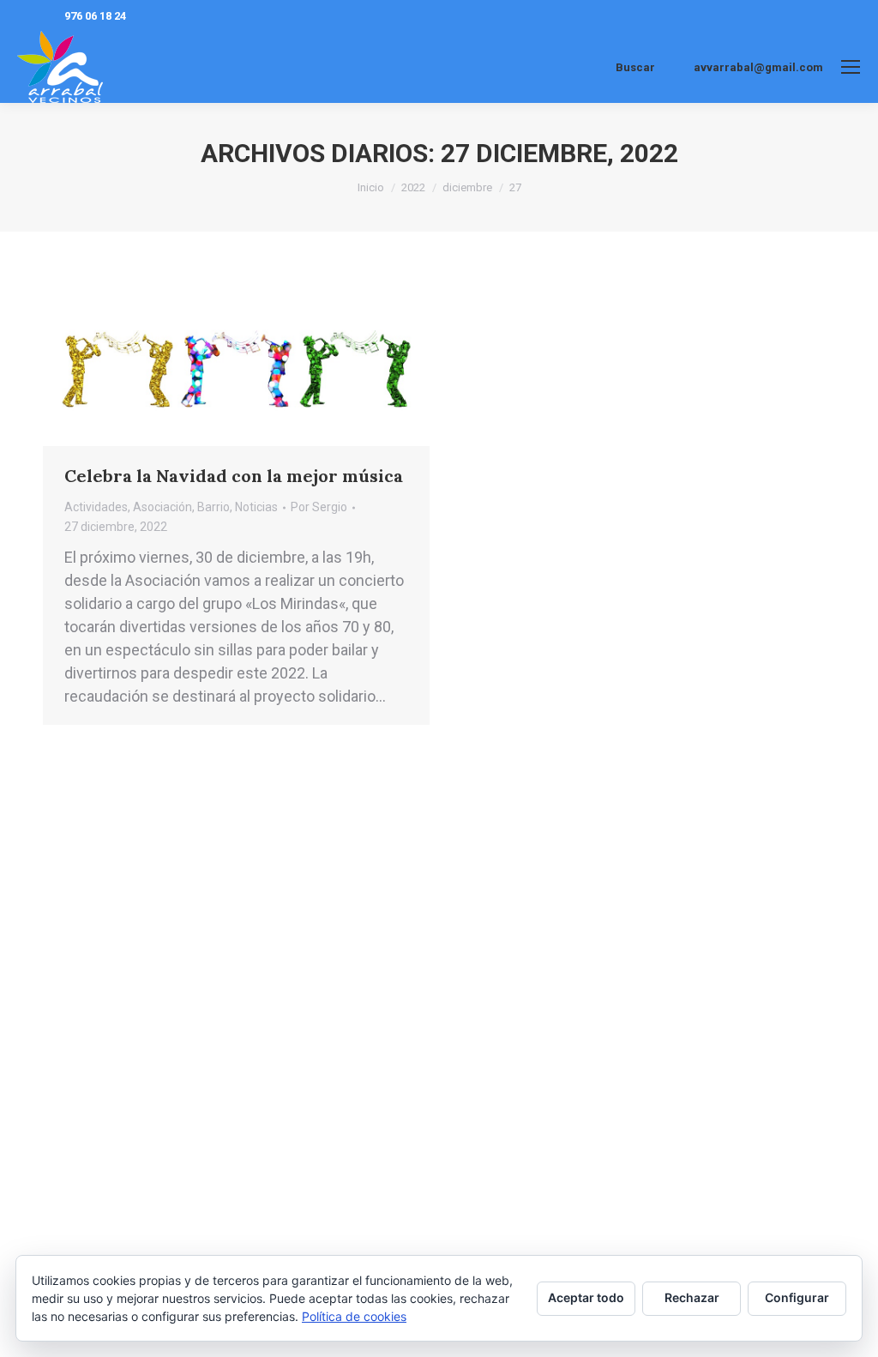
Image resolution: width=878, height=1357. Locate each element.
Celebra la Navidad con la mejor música (233, 475)
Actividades (96, 507)
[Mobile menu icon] (850, 67)
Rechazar (692, 1297)
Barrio (213, 507)
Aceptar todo (586, 1297)
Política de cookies (354, 1316)
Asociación (162, 507)
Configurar (797, 1297)
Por (319, 507)
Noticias (256, 507)
